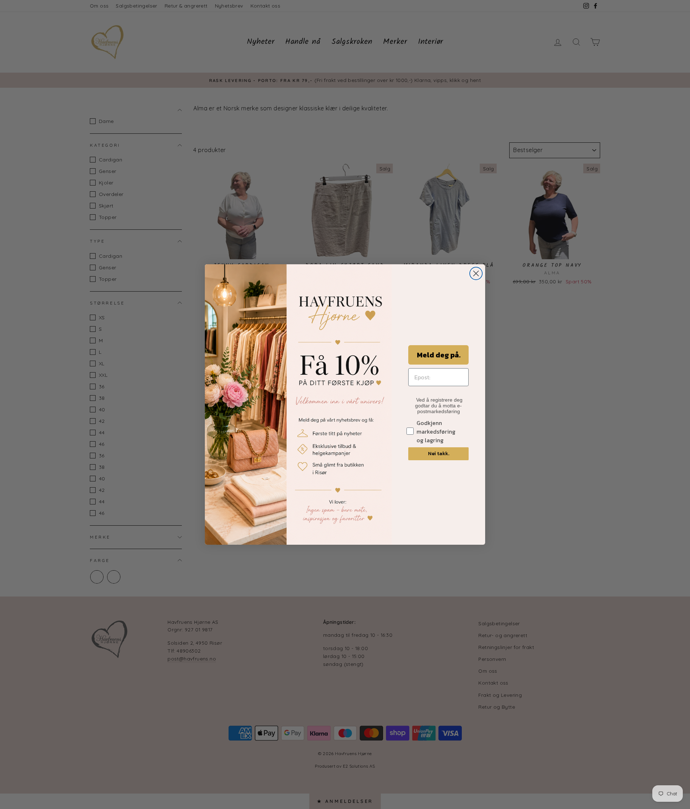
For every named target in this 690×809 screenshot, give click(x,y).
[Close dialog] (476, 273)
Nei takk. (438, 453)
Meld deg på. (438, 354)
